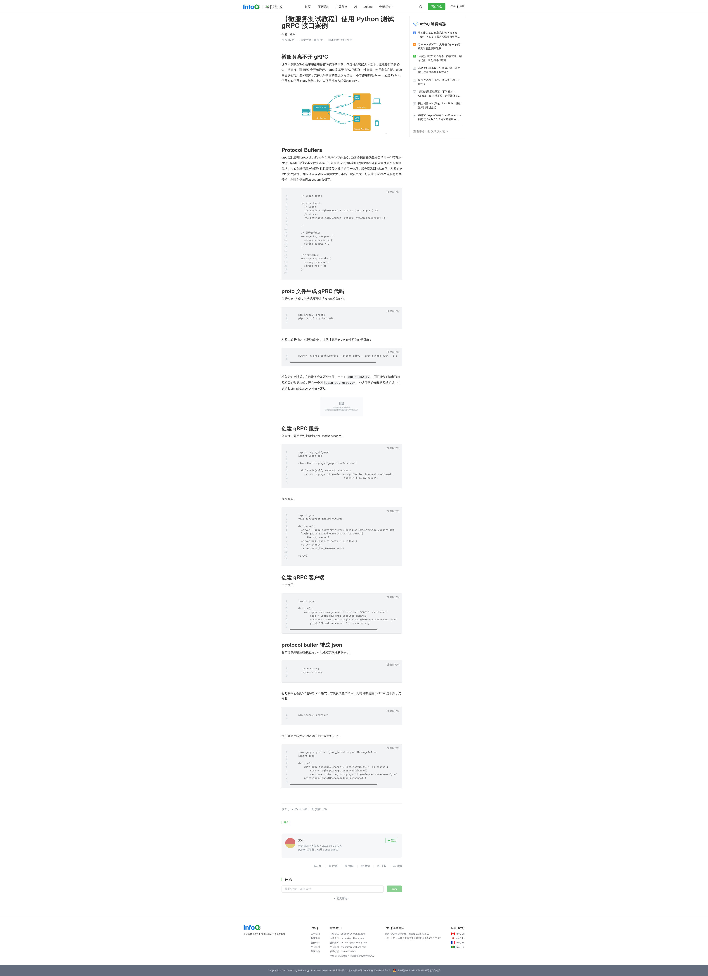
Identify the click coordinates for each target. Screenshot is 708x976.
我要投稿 (315, 938)
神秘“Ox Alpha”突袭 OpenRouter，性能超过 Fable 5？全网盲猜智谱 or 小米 (439, 117)
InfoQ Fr (460, 942)
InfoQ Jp (460, 938)
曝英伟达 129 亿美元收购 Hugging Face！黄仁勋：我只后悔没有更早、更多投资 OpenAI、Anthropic (439, 35)
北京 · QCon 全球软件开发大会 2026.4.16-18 (407, 934)
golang (368, 6)
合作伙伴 (315, 942)
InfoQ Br (460, 947)
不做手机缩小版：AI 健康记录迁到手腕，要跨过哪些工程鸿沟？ (439, 70)
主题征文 (342, 6)
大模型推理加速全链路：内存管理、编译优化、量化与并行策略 (440, 58)
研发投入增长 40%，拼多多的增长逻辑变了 (439, 81)
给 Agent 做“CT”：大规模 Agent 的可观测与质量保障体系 (439, 46)
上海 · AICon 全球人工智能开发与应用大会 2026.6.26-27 (413, 938)
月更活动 (323, 6)
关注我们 (315, 951)
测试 (286, 822)
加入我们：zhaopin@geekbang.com (348, 947)
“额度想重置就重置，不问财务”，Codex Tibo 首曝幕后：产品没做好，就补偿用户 (439, 94)
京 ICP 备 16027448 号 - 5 (377, 970)
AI (355, 6)
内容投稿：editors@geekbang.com (347, 934)
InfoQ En (460, 934)
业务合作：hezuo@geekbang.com (347, 938)
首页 (308, 6)
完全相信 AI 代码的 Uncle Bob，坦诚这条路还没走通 (439, 105)
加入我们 (315, 947)
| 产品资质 (435, 970)
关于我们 (315, 934)
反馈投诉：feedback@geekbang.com (348, 942)
